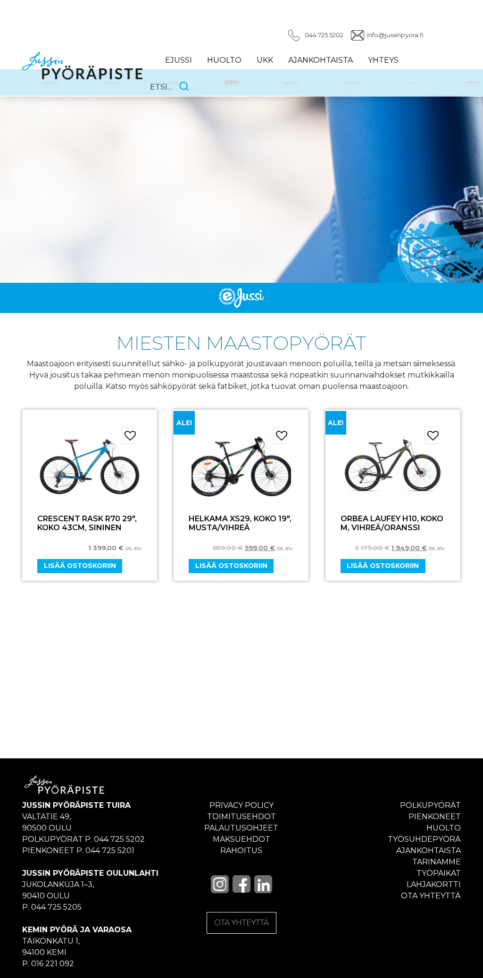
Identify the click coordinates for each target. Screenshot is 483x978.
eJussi (178, 60)
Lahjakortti (434, 884)
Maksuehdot (241, 839)
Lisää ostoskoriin (80, 565)
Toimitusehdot (241, 816)
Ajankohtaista (320, 60)
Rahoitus (241, 850)
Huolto (224, 60)
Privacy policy (241, 805)
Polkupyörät (430, 805)
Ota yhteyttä (431, 895)
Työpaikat (438, 873)
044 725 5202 (324, 35)
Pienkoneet (434, 816)
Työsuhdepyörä (424, 839)
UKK (265, 60)
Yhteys (383, 60)
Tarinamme (436, 861)
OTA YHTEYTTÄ (241, 922)
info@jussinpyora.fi (395, 35)
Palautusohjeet (241, 827)
